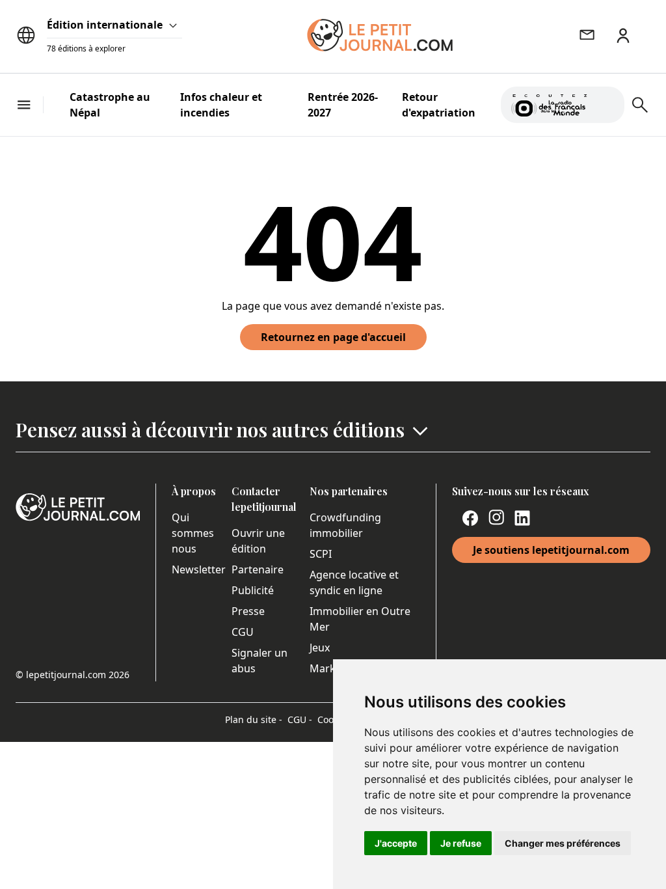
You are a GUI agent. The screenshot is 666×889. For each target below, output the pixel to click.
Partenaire (258, 569)
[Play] (607, 105)
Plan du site (253, 719)
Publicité (253, 590)
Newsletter (199, 569)
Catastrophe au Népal (110, 105)
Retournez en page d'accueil (333, 337)
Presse (248, 611)
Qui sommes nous (193, 533)
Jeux (320, 647)
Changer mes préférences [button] (562, 843)
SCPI (321, 554)
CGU (243, 632)
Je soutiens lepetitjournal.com (551, 550)
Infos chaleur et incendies (221, 105)
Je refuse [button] (460, 843)
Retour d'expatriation (438, 105)
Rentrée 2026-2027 (343, 105)
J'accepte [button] (396, 843)
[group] (607, 102)
